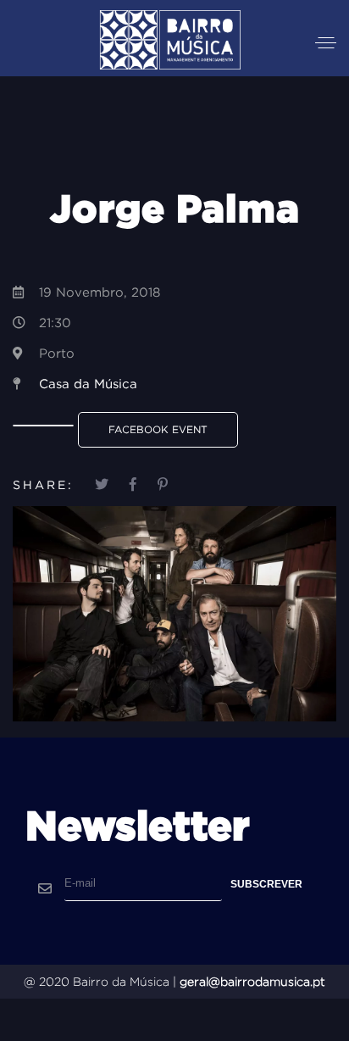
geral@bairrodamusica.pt (252, 981)
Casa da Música (88, 383)
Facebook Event (158, 429)
